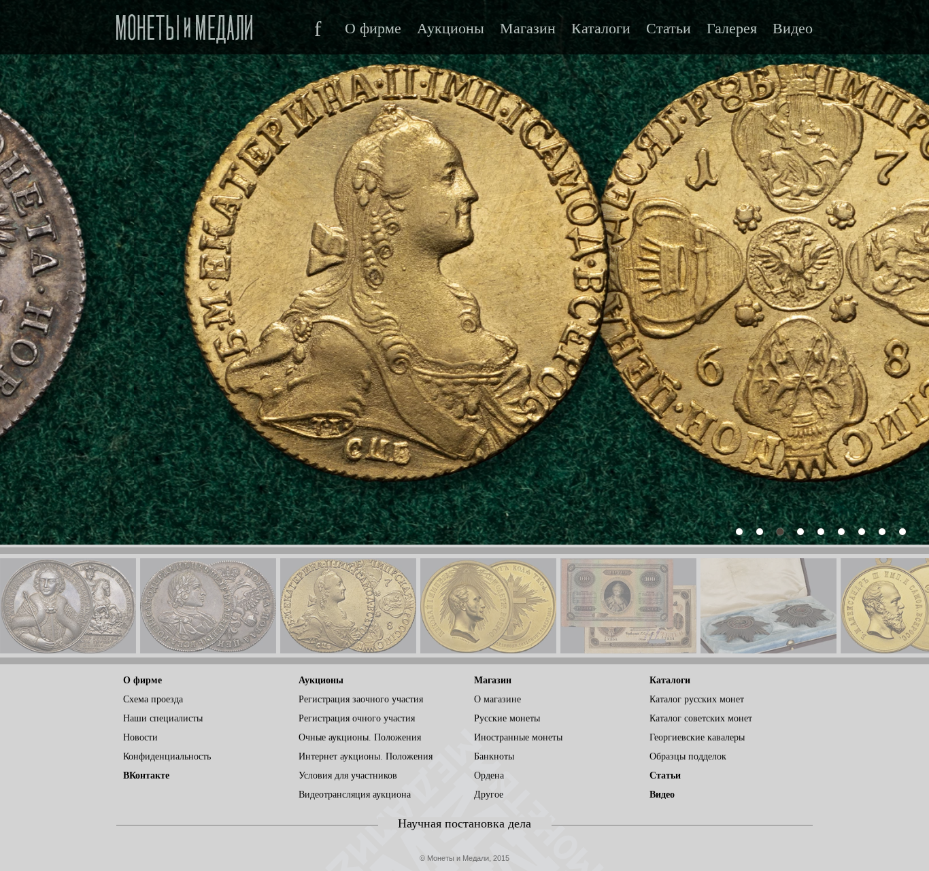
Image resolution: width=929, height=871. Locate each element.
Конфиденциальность (167, 756)
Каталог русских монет (696, 699)
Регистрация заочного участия (361, 699)
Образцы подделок (687, 756)
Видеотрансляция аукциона (355, 794)
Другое (488, 794)
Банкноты (494, 756)
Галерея (732, 28)
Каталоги (600, 28)
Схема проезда (153, 699)
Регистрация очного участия (357, 718)
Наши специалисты (163, 718)
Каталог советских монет (700, 718)
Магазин (528, 28)
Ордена (489, 775)
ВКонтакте (146, 775)
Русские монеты (507, 718)
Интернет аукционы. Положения (366, 756)
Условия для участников (348, 775)
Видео (793, 28)
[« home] (184, 24)
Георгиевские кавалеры (697, 737)
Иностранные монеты (518, 737)
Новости (140, 737)
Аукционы (450, 28)
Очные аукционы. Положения (360, 737)
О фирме (373, 28)
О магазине (497, 699)
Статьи (668, 28)
